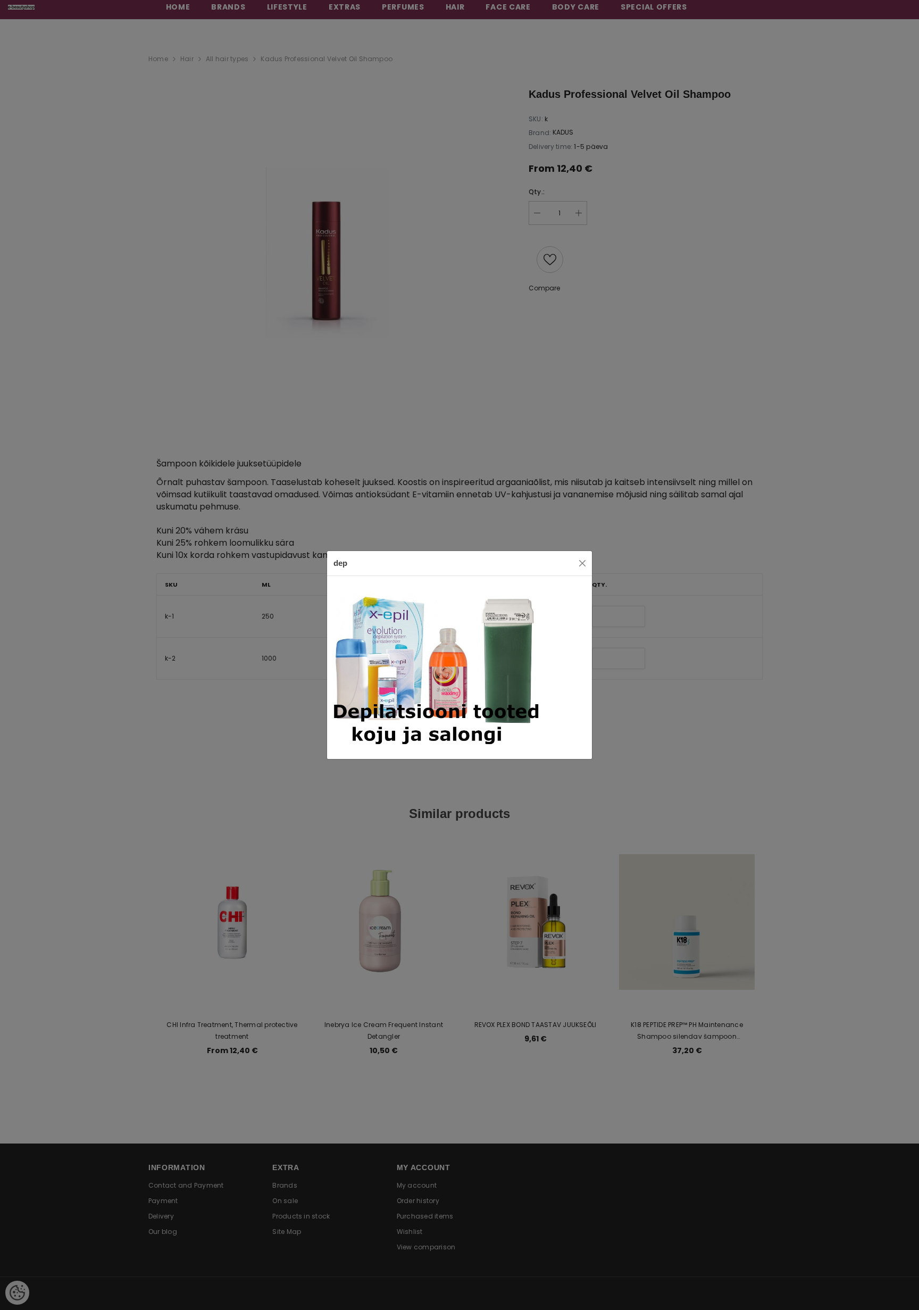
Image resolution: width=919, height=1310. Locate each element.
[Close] (582, 563)
